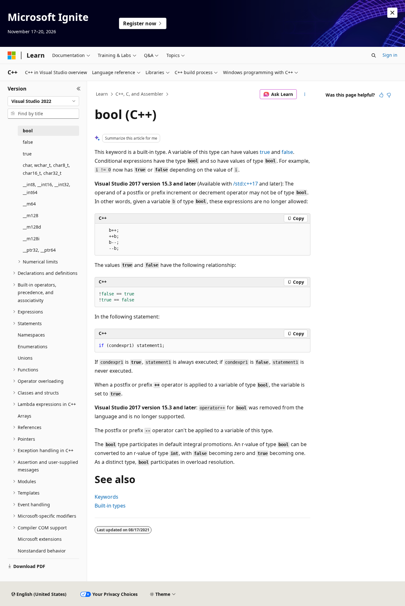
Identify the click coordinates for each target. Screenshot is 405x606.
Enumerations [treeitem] (32, 347)
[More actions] (304, 94)
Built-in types (110, 505)
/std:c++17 (245, 183)
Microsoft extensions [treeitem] (40, 539)
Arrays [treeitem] (24, 416)
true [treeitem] (27, 154)
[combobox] (43, 101)
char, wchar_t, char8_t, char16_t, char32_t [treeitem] (46, 169)
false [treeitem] (28, 142)
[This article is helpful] (381, 95)
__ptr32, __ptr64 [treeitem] (39, 250)
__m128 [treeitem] (30, 215)
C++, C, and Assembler (139, 94)
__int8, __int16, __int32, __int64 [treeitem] (46, 188)
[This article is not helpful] (389, 95)
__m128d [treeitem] (32, 227)
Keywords (106, 496)
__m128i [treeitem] (31, 239)
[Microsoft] (12, 55)
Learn (102, 94)
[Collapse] (78, 89)
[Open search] (373, 55)
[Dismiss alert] (392, 13)
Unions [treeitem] (25, 358)
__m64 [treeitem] (29, 204)
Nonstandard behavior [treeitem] (42, 551)
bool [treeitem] (28, 131)
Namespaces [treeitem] (31, 335)
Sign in (390, 55)
